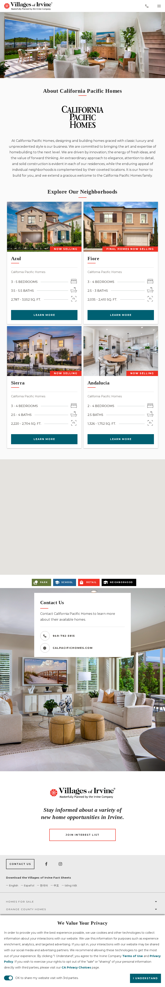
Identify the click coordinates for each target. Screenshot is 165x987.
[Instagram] (60, 864)
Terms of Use (132, 956)
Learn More (44, 314)
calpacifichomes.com (73, 647)
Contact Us (20, 863)
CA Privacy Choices (76, 967)
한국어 (44, 885)
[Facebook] (46, 864)
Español (29, 885)
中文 (56, 885)
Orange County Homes (26, 909)
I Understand (145, 978)
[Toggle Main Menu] (159, 6)
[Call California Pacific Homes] (147, 6)
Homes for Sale (20, 901)
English (13, 885)
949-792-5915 (64, 635)
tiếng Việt (71, 885)
